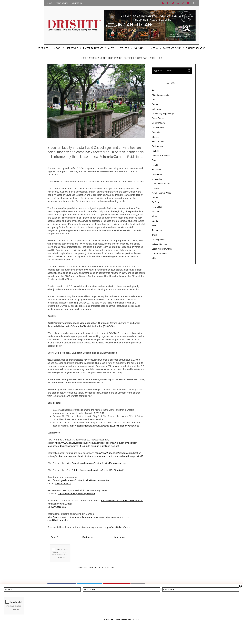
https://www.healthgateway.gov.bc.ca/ (76, 493)
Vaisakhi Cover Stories (162, 249)
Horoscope (157, 174)
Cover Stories (158, 118)
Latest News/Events (161, 184)
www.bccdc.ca (58, 507)
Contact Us (77, 3)
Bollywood (156, 109)
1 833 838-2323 (63, 483)
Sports (155, 221)
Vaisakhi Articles (159, 244)
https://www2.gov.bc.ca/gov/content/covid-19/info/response (96, 463)
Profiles (155, 202)
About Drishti (62, 3)
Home (49, 3)
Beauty (155, 104)
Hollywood (156, 170)
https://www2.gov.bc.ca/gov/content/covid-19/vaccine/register (78, 480)
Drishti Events (158, 128)
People (155, 198)
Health (155, 165)
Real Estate (157, 207)
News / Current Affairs (161, 193)
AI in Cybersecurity (160, 95)
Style (154, 225)
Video (154, 258)
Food (154, 160)
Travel (154, 235)
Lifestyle (155, 188)
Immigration (157, 179)
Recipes (155, 212)
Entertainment (158, 142)
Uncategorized (158, 240)
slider (154, 216)
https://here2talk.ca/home (117, 527)
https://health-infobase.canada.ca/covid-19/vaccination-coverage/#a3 (104, 425)
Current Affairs (158, 123)
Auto (154, 100)
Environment (157, 146)
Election (155, 137)
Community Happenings (163, 114)
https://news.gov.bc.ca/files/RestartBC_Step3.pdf (99, 470)
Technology (157, 230)
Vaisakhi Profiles (159, 254)
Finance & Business (161, 156)
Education (156, 132)
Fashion (155, 151)
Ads (153, 90)
